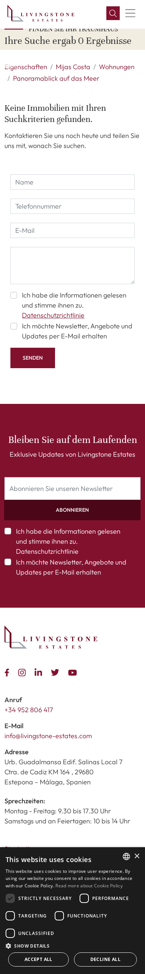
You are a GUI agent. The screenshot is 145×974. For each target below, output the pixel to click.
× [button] (136, 856)
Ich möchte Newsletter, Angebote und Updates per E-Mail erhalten (77, 331)
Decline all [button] (105, 959)
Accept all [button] (38, 959)
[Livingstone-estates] (50, 637)
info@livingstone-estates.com (48, 736)
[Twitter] (56, 671)
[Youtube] (74, 671)
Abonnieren (72, 510)
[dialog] (72, 910)
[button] (113, 13)
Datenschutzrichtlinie (53, 315)
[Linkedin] (40, 671)
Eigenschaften (25, 66)
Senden (33, 357)
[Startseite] (40, 13)
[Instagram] (23, 671)
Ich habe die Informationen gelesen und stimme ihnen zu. (74, 305)
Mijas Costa (73, 66)
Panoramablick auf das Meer (56, 78)
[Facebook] (8, 671)
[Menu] (130, 13)
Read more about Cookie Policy (89, 886)
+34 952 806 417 (28, 709)
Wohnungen (117, 66)
